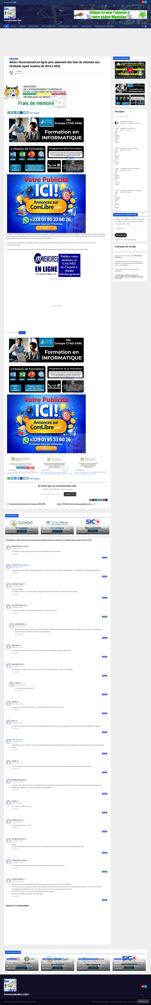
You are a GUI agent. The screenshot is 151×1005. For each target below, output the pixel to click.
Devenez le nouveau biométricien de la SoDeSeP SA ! (21, 528)
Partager (34, 113)
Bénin (16, 58)
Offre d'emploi (46, 959)
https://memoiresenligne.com (57, 279)
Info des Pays (86, 26)
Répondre (104, 557)
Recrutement (33, 26)
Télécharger (22, 332)
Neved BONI (21, 966)
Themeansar (33, 1001)
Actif (120, 116)
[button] (142, 26)
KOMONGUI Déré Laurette (20, 565)
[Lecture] (117, 77)
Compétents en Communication (130, 168)
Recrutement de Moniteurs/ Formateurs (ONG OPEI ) (27, 504)
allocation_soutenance (12, 332)
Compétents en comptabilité (129, 148)
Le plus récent (117, 116)
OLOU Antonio (16, 740)
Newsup (26, 1001)
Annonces (22, 26)
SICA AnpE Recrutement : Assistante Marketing (93, 528)
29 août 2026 (119, 966)
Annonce (12, 58)
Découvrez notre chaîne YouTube (118, 1001)
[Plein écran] (143, 77)
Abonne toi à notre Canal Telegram (100, 1001)
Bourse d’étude (64, 26)
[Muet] (141, 77)
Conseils (75, 26)
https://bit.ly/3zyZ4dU (13, 245)
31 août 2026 (12, 966)
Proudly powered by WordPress (12, 1001)
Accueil (13, 26)
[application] (130, 70)
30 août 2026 (48, 966)
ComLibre (19, 71)
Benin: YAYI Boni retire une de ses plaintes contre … (75, 504)
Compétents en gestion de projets (130, 190)
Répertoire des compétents (104, 26)
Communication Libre (12, 20)
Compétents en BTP (126, 121)
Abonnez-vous (70, 494)
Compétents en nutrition (127, 128)
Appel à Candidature (48, 26)
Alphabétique (127, 116)
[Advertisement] (75, 40)
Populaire (123, 116)
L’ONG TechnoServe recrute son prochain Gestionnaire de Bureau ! (56, 528)
